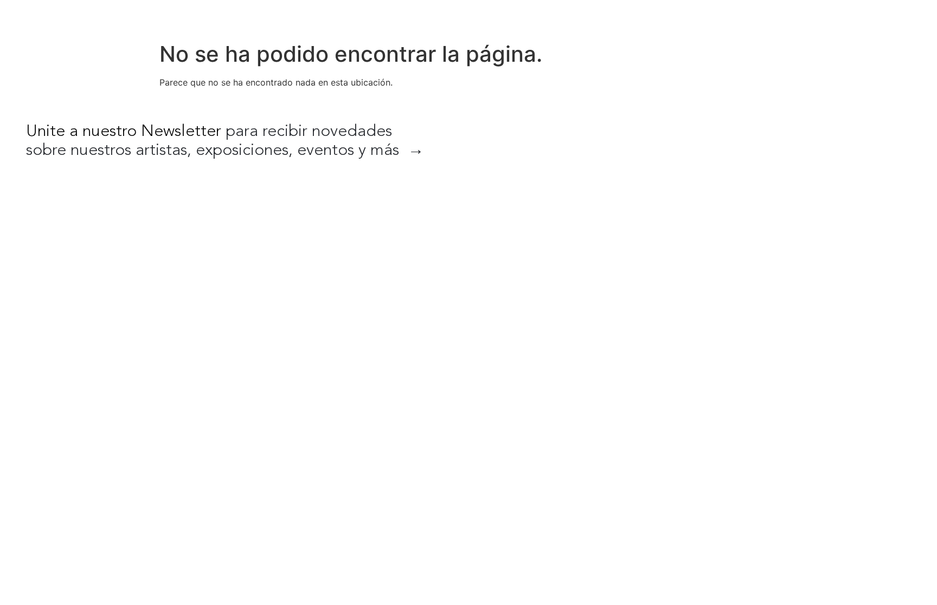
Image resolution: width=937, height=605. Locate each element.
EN (848, 16)
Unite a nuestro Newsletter (123, 131)
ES (870, 16)
